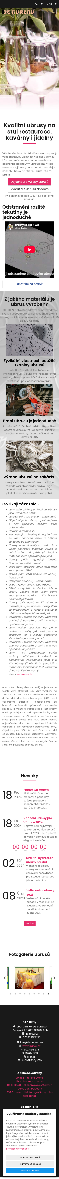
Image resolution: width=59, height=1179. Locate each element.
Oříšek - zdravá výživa (29, 1078)
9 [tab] (48, 994)
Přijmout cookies (30, 1170)
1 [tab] (10, 994)
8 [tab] (43, 994)
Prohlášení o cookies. (17, 1148)
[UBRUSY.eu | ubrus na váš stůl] (18, 11)
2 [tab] (15, 994)
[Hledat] (36, 4)
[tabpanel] (29, 978)
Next (54, 978)
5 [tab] (29, 994)
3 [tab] (20, 994)
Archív (29, 923)
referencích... (25, 674)
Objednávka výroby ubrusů (29, 182)
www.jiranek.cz (31, 1046)
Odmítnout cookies (30, 1164)
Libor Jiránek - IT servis (29, 1081)
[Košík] (55, 4)
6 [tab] (34, 994)
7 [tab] (39, 994)
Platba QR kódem (36, 790)
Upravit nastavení (30, 1157)
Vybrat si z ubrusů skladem (30, 189)
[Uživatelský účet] (42, 4)
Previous (4, 978)
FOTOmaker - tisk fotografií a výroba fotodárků (29, 1094)
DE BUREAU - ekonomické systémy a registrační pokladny (29, 1086)
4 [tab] (24, 994)
